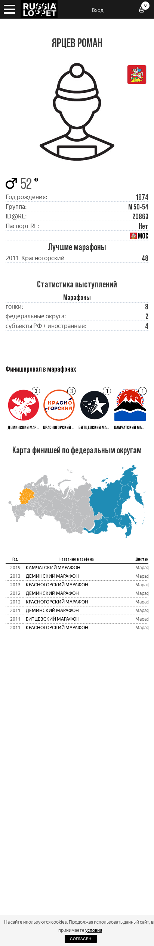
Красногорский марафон (57, 584)
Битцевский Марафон (53, 619)
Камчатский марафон (53, 567)
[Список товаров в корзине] (144, 10)
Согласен (80, 939)
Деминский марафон (52, 576)
